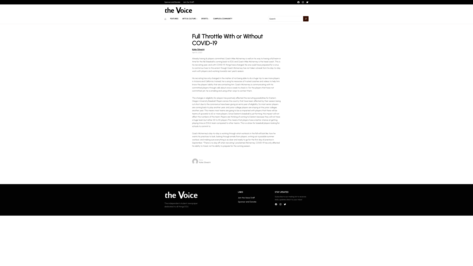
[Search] (306, 19)
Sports (204, 19)
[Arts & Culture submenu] (196, 18)
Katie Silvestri (198, 49)
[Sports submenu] (208, 18)
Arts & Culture (189, 19)
